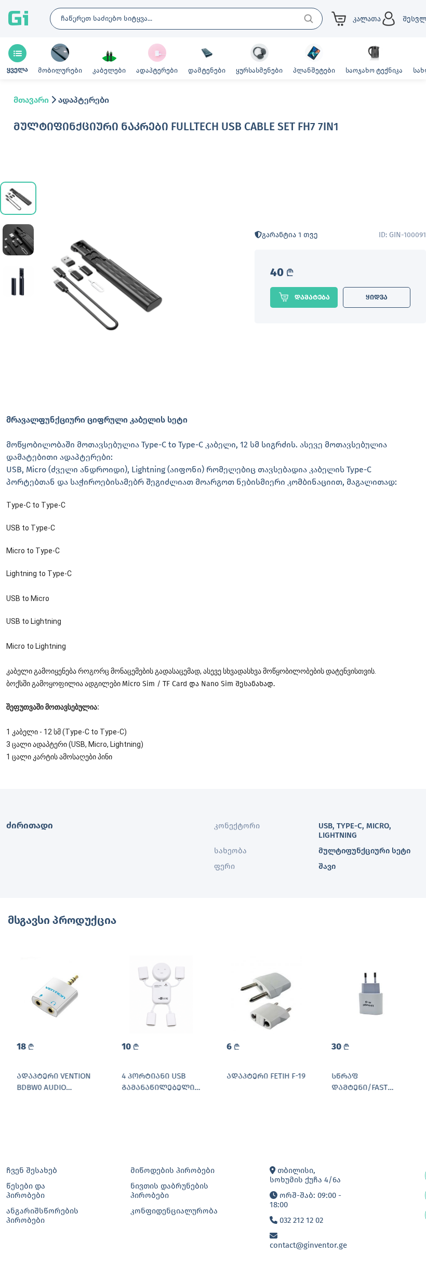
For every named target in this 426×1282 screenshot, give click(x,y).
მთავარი (31, 100)
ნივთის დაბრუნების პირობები (169, 1190)
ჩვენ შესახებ (31, 1170)
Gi (18, 18)
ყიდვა (377, 297)
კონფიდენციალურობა (174, 1211)
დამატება (312, 297)
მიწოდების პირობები (172, 1170)
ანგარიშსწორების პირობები (42, 1215)
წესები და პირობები (25, 1190)
